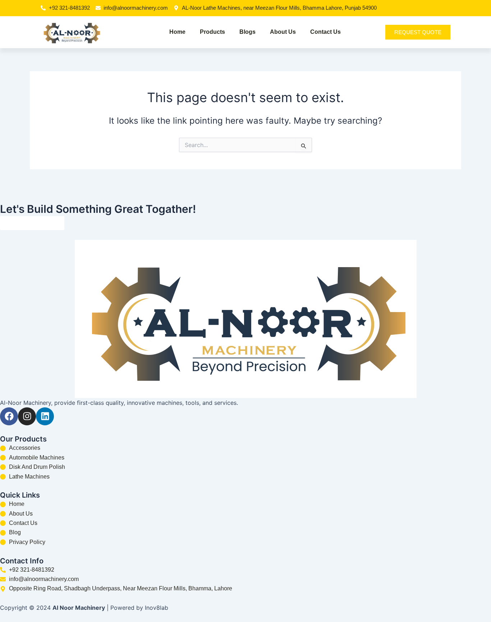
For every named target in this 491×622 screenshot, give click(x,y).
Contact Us (325, 32)
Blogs (247, 32)
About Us (283, 32)
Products (212, 32)
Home (177, 32)
